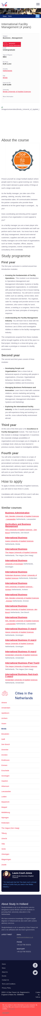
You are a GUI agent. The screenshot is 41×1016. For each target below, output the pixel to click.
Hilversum (5, 786)
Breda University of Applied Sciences (17, 92)
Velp (3, 844)
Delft (3, 739)
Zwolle (3, 865)
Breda (5, 78)
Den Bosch (5, 744)
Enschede (5, 771)
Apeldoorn (5, 713)
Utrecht (4, 838)
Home (4, 16)
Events (4, 976)
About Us (5, 972)
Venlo (3, 849)
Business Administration (17, 513)
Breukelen (5, 734)
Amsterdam (5, 708)
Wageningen (6, 859)
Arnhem (4, 718)
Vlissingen (5, 854)
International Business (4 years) (20, 640)
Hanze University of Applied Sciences (19, 632)
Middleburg (5, 812)
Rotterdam (5, 823)
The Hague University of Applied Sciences (21, 552)
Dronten (4, 755)
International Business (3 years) (20, 629)
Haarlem (4, 781)
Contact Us (5, 980)
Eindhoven (5, 760)
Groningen (5, 776)
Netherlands (7, 71)
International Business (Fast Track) (22, 663)
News (4, 968)
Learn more (11, 1009)
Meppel (4, 807)
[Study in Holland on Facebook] (35, 965)
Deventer (4, 750)
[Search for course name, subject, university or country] (38, 15)
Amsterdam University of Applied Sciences (21, 655)
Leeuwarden (6, 791)
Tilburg (4, 833)
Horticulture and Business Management (18, 525)
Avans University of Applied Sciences (19, 541)
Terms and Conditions (8, 984)
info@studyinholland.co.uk (25, 937)
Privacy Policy (6, 988)
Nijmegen (5, 818)
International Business (16, 537)
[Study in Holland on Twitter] (35, 972)
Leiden (4, 797)
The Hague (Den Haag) (10, 828)
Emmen (4, 765)
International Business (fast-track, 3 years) (21, 675)
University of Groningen (14, 564)
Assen (3, 724)
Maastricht (5, 802)
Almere (4, 703)
